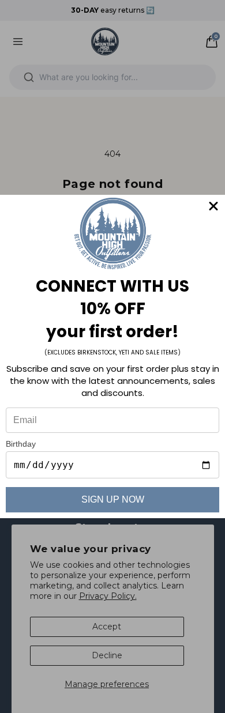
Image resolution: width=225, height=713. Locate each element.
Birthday (21, 443)
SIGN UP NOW (112, 499)
